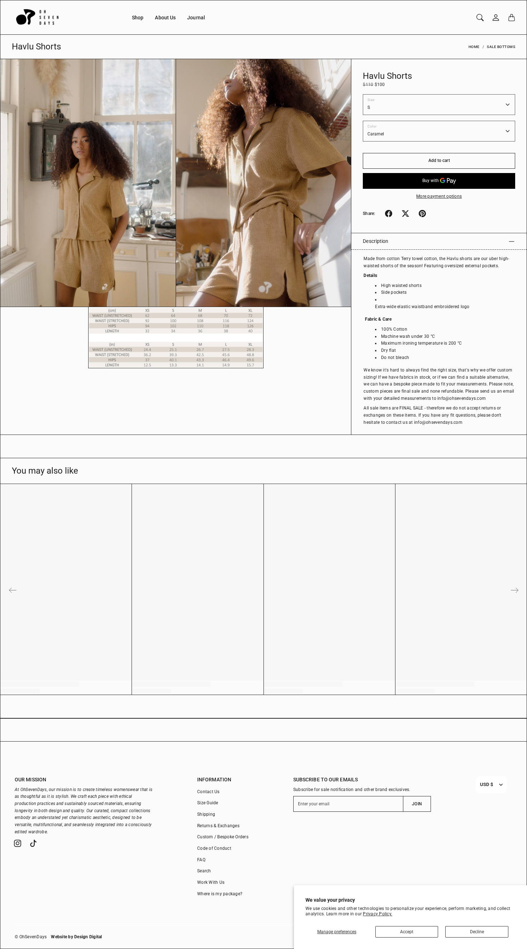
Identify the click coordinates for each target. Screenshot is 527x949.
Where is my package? (219, 893)
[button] (389, 213)
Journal (196, 17)
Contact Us (208, 791)
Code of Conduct (214, 848)
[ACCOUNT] (496, 17)
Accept (406, 931)
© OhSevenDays (31, 936)
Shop (137, 17)
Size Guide (207, 802)
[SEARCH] (480, 17)
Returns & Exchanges (218, 825)
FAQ (201, 859)
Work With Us (210, 882)
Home (474, 47)
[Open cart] (511, 17)
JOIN (417, 803)
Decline (477, 931)
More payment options (439, 196)
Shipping (206, 814)
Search (204, 870)
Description (375, 241)
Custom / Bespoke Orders (222, 836)
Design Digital (88, 936)
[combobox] (486, 784)
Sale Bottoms (501, 47)
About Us (165, 17)
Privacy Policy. (377, 913)
